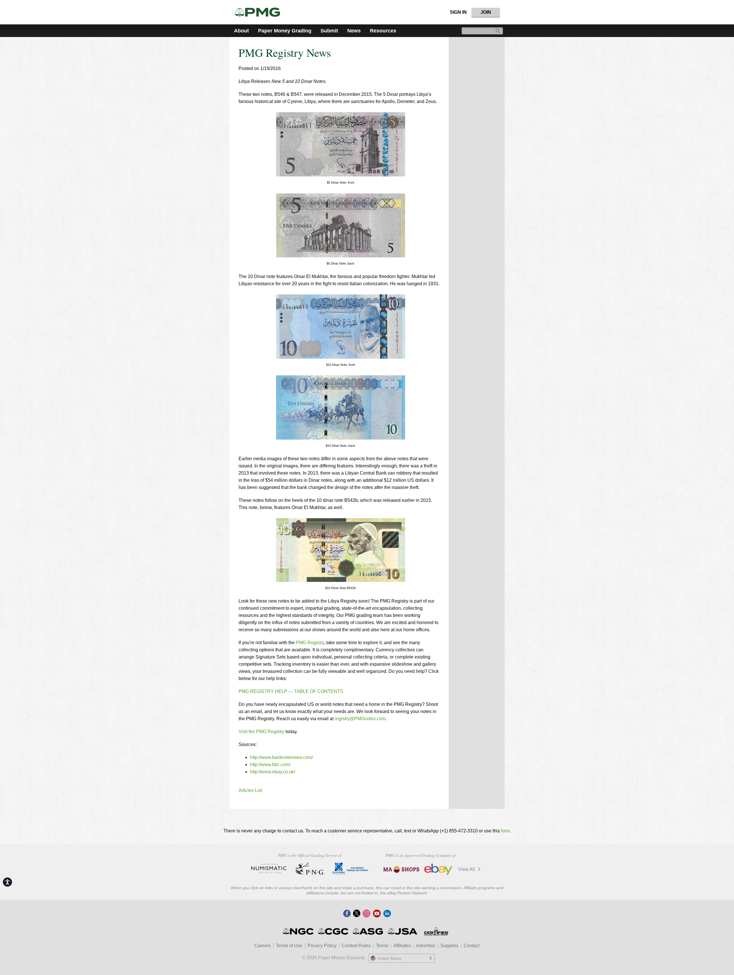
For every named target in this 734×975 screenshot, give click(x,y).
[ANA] (269, 868)
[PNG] (309, 868)
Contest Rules (356, 945)
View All (467, 869)
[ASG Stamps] (368, 931)
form (505, 830)
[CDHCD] (350, 868)
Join (486, 12)
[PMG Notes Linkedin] (387, 913)
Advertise (425, 945)
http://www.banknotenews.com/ (281, 757)
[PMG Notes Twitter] (356, 913)
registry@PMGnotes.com (360, 718)
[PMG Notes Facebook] (347, 913)
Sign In (458, 12)
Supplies (449, 945)
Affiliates (402, 945)
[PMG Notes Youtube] (376, 913)
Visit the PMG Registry (261, 731)
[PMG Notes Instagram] (366, 913)
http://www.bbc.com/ (270, 764)
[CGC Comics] (333, 931)
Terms (382, 945)
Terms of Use (289, 945)
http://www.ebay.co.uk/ (272, 771)
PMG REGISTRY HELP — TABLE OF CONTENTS (291, 691)
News (354, 31)
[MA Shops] (401, 869)
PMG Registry (310, 642)
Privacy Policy (322, 945)
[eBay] (438, 869)
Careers (262, 945)
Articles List (250, 790)
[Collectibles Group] (436, 931)
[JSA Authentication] (402, 931)
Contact (471, 945)
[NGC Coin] (298, 931)
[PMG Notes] (260, 12)
